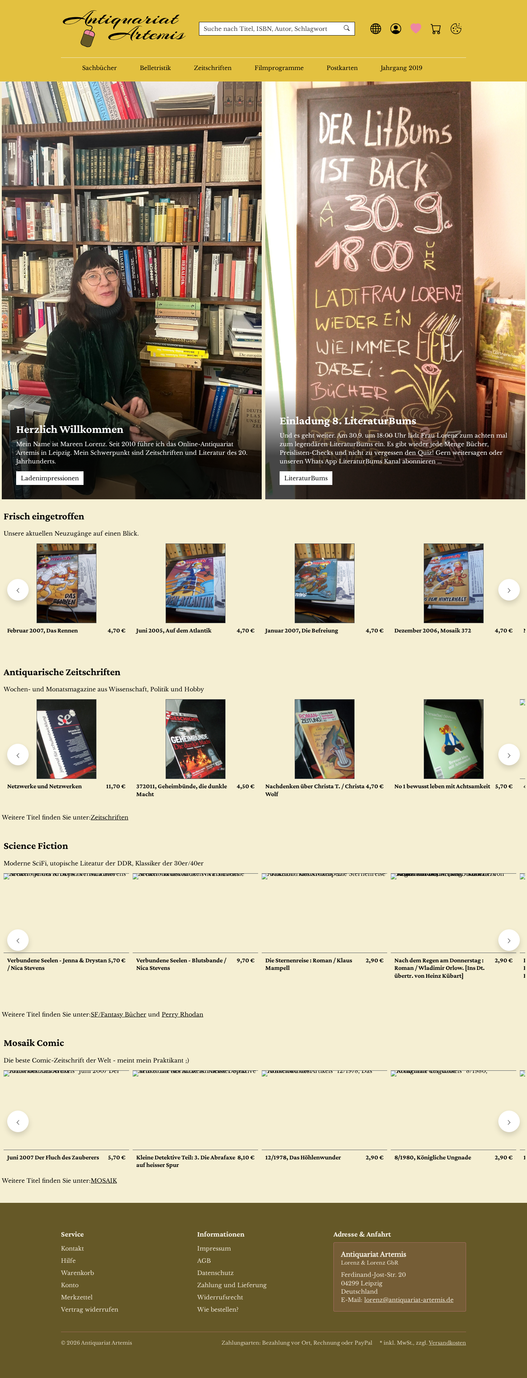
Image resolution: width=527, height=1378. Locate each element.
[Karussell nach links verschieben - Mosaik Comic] (18, 1121)
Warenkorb (77, 1272)
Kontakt (72, 1248)
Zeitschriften (213, 67)
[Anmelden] (396, 29)
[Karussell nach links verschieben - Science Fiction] (18, 940)
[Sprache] (376, 29)
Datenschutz (215, 1272)
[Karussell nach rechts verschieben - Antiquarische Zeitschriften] (509, 754)
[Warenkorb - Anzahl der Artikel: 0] (436, 29)
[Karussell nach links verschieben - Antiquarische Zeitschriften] (18, 754)
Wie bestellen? (217, 1309)
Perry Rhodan (182, 1014)
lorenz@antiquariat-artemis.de (409, 1299)
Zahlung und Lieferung (232, 1285)
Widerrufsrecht (220, 1297)
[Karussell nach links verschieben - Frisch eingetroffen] (18, 590)
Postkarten (342, 67)
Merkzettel (76, 1297)
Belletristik (155, 67)
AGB (204, 1260)
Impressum (214, 1248)
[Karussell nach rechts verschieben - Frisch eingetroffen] (509, 590)
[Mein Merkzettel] (416, 29)
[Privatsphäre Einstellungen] (456, 29)
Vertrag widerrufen (89, 1309)
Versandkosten (447, 1343)
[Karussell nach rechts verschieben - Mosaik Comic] (509, 1121)
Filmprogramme (279, 67)
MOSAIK (104, 1180)
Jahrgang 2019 (401, 67)
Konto (70, 1285)
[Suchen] (347, 29)
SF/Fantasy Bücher (118, 1014)
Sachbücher (99, 67)
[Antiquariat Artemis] (124, 28)
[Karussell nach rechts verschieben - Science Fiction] (509, 940)
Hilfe (68, 1260)
